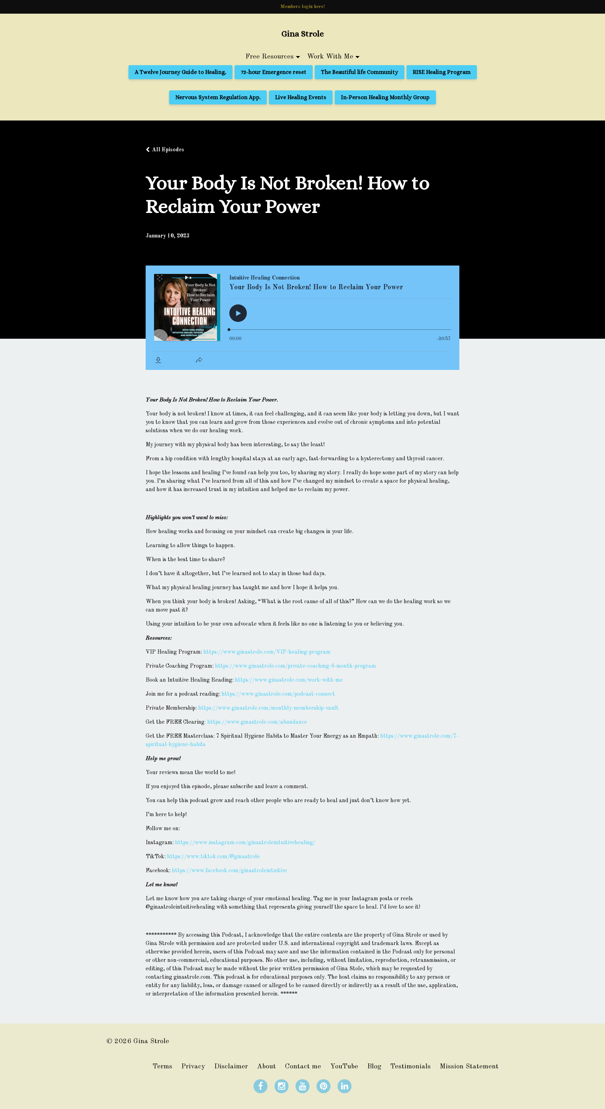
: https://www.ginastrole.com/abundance (255, 722)
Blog (374, 1066)
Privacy (193, 1066)
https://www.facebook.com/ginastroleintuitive (229, 871)
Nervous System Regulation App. (217, 97)
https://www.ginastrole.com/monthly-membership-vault (268, 708)
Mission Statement (469, 1066)
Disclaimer (231, 1066)
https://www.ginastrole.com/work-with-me (289, 680)
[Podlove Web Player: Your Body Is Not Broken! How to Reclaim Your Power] (302, 318)
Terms (162, 1066)
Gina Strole (302, 34)
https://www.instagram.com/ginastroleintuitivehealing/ (245, 843)
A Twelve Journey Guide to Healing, (180, 72)
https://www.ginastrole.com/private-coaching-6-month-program (295, 666)
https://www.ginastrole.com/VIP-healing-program (267, 652)
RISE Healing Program (442, 72)
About (266, 1066)
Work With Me (330, 57)
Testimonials (410, 1066)
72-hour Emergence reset (273, 72)
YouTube (344, 1066)
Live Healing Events (300, 97)
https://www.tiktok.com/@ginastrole (213, 857)
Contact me (303, 1066)
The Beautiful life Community (359, 72)
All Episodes (168, 150)
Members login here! (302, 6)
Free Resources (269, 57)
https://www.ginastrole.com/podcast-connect (278, 694)
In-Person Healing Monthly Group (385, 97)
